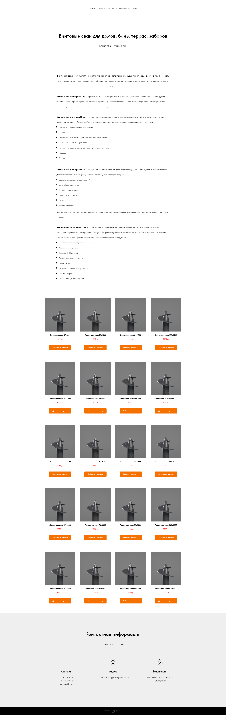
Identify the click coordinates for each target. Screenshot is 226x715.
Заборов (62, 205)
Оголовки (123, 8)
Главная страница (96, 8)
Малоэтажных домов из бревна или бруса (75, 243)
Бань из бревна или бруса (69, 185)
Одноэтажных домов (67, 180)
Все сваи (111, 8)
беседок (68, 195)
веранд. (75, 195)
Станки (134, 8)
